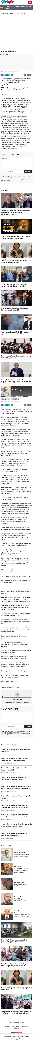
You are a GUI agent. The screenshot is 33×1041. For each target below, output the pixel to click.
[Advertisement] (16, 32)
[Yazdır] (12, 75)
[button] (25, 75)
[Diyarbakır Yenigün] (7, 2)
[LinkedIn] (7, 75)
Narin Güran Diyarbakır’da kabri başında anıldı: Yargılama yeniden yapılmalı (18, 7)
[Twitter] (5, 75)
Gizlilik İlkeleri (24, 1026)
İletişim (17, 1026)
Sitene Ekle (16, 1028)
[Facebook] (2, 75)
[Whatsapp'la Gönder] (9, 75)
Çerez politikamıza (26, 1038)
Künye (12, 1026)
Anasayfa (5, 13)
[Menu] (30, 2)
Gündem (12, 13)
